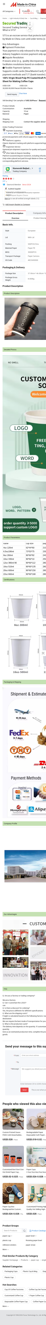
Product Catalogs (38, 1230)
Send (24, 1090)
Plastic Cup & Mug (30, 1271)
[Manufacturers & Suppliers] (23, 4)
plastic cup (7, 1240)
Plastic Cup (9, 1277)
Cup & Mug (33, 18)
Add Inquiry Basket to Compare (17, 204)
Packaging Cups (11, 1271)
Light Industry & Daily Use (18, 18)
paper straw (30, 1245)
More (5, 1306)
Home (5, 18)
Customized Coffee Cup (14, 1295)
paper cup (6, 1236)
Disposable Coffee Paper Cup (16, 1301)
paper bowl (30, 1236)
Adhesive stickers (9, 1245)
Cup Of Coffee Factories (14, 1289)
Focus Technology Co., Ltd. (32, 1315)
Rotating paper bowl (34, 1240)
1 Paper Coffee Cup (36, 1295)
